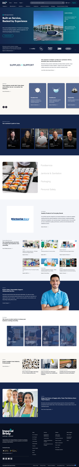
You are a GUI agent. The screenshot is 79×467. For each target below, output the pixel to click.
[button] (4, 107)
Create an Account (8, 35)
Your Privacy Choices (70, 465)
